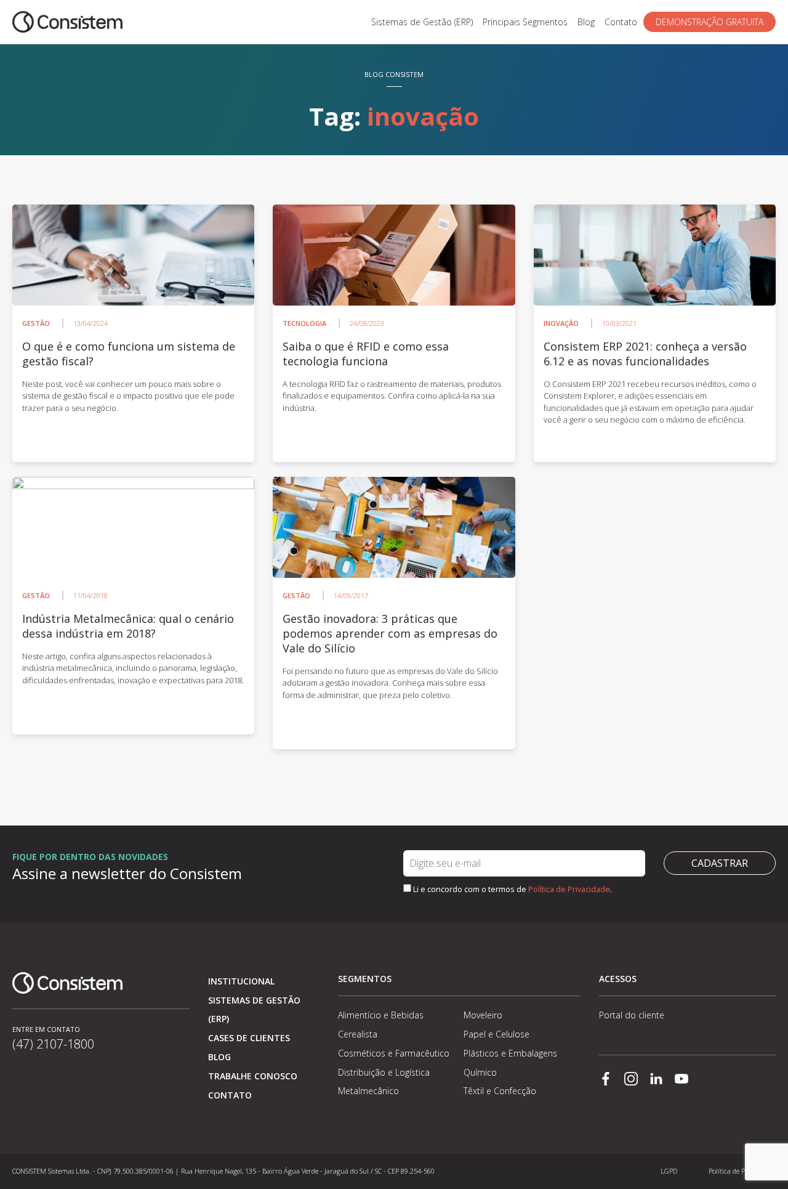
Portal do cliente (631, 1015)
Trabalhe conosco (252, 1076)
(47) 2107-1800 (53, 1044)
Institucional (241, 981)
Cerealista (357, 1034)
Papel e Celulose (496, 1034)
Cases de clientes (249, 1038)
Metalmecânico (368, 1091)
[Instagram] (631, 1080)
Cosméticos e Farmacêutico (393, 1053)
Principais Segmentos (525, 22)
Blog (586, 22)
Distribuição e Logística (384, 1072)
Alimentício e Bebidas (381, 1015)
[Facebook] (606, 1080)
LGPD (669, 1170)
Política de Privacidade (569, 889)
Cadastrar (719, 863)
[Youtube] (681, 1080)
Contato (621, 22)
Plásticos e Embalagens (510, 1053)
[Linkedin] (656, 1080)
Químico (480, 1072)
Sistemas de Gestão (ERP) (422, 22)
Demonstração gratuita (709, 22)
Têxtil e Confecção (500, 1091)
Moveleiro (483, 1015)
